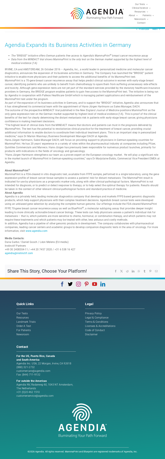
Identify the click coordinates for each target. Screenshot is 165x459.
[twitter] (70, 284)
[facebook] (62, 284)
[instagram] (78, 284)
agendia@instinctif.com (19, 253)
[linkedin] (102, 284)
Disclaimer (91, 334)
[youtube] (94, 284)
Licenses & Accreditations (100, 326)
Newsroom (22, 334)
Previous (144, 29)
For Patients (23, 330)
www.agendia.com (37, 230)
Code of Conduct (95, 330)
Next (155, 29)
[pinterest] (86, 284)
